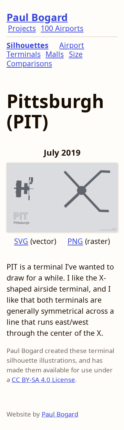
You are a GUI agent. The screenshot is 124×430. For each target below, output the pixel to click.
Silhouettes (28, 45)
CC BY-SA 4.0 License (43, 379)
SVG (21, 241)
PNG (75, 241)
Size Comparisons (45, 58)
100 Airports (62, 28)
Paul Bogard (37, 17)
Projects (22, 28)
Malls (54, 54)
